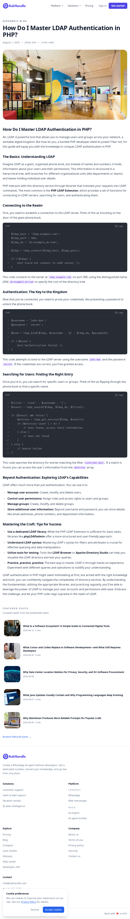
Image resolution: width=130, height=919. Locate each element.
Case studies (10, 850)
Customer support (13, 789)
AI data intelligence (14, 806)
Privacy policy (76, 845)
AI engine (73, 812)
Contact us (74, 856)
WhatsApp (74, 795)
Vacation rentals (12, 800)
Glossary (7, 856)
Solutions (73, 5)
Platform (56, 5)
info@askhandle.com (14, 883)
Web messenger (77, 800)
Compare (8, 845)
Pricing (89, 5)
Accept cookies (53, 909)
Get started (118, 5)
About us (73, 834)
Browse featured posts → (17, 736)
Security (73, 850)
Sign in (103, 5)
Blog (5, 840)
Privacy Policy (28, 901)
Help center (9, 861)
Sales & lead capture (14, 795)
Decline (35, 909)
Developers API (11, 867)
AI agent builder (77, 818)
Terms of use (75, 840)
